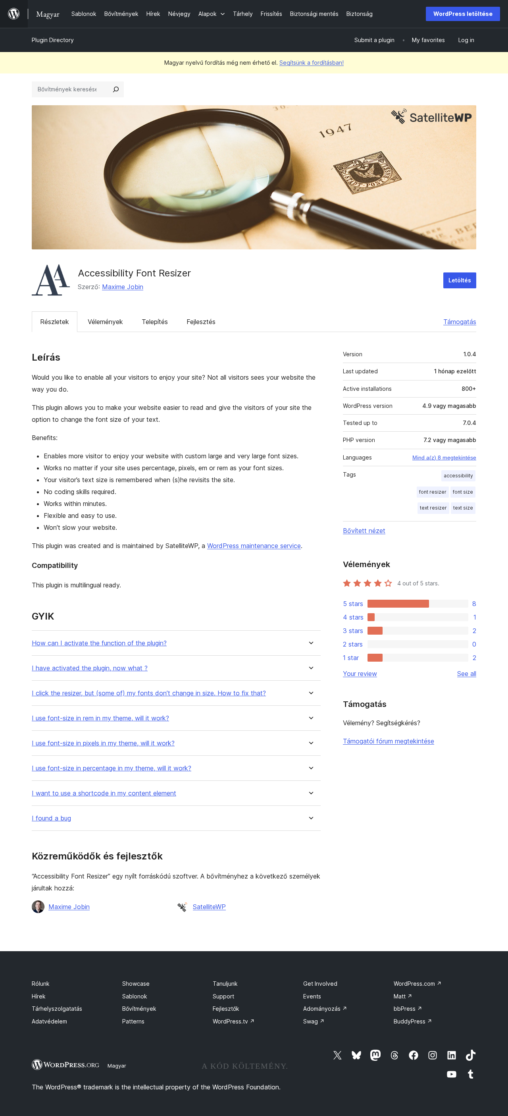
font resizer (432, 492)
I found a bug (51, 818)
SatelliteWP (209, 907)
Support (223, 996)
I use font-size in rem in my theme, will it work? (100, 718)
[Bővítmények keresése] (116, 89)
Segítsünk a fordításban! (311, 62)
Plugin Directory (53, 40)
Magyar (117, 1065)
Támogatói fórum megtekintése (388, 741)
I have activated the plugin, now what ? (90, 668)
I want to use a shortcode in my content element (104, 793)
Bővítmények (139, 1008)
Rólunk (41, 983)
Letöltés (459, 280)
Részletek (54, 322)
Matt (403, 996)
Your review (360, 674)
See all (466, 674)
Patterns (133, 1021)
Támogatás (459, 322)
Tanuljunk (225, 983)
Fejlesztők (226, 1008)
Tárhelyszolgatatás (57, 1008)
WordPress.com (418, 983)
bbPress (408, 1008)
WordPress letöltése (463, 13)
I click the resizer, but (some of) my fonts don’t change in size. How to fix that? (149, 693)
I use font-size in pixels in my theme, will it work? (103, 743)
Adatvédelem (49, 1021)
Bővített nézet (364, 531)
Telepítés (155, 322)
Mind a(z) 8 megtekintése (444, 457)
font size (463, 492)
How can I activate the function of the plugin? (99, 643)
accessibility (458, 476)
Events (312, 996)
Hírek (39, 996)
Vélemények (105, 322)
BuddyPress (413, 1021)
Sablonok (134, 996)
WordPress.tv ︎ (234, 1021)
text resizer (433, 508)
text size (463, 508)
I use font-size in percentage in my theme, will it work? (111, 768)
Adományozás (325, 1008)
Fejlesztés (201, 322)
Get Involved (320, 983)
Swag (314, 1021)
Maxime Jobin (122, 287)
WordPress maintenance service (254, 546)
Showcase (136, 983)
